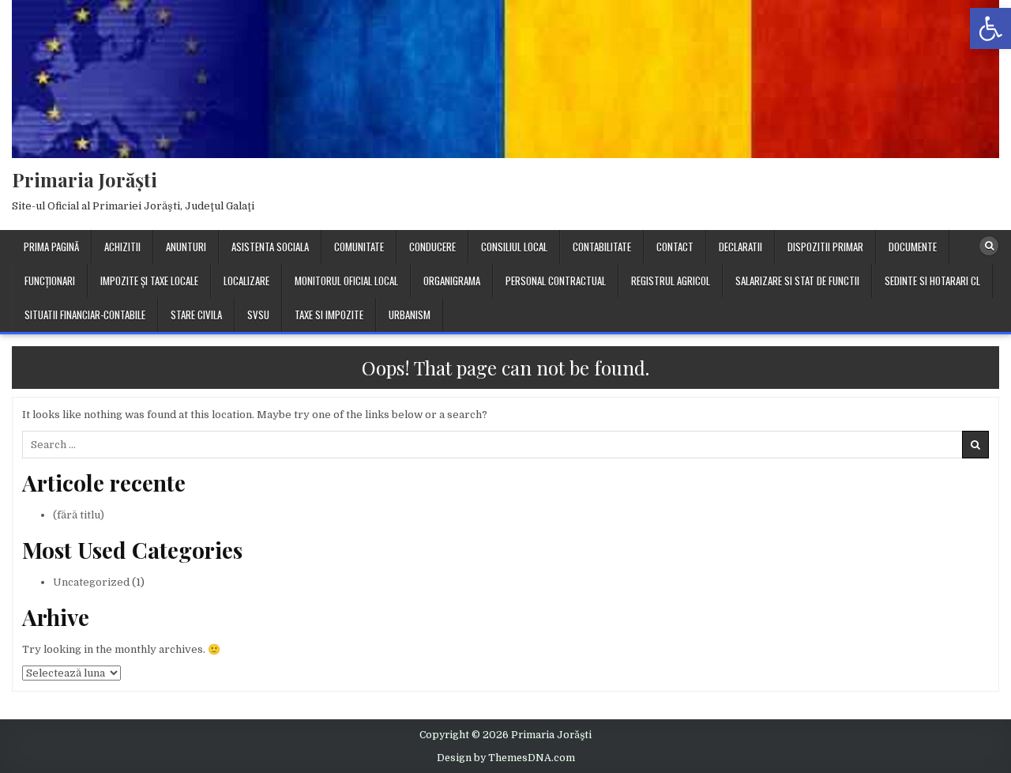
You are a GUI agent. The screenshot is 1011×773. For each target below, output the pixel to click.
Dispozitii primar (825, 247)
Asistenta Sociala (270, 247)
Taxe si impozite (329, 314)
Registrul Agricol (670, 280)
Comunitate (359, 247)
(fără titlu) (78, 515)
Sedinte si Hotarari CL (932, 280)
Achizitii (122, 247)
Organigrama (451, 280)
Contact (674, 247)
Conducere (432, 247)
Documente (913, 247)
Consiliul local (514, 247)
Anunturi (186, 247)
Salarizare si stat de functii (797, 280)
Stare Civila (196, 314)
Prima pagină (51, 247)
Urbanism (409, 314)
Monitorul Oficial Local (346, 280)
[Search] (988, 245)
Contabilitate (602, 247)
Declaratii (740, 247)
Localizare (246, 280)
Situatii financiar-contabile (84, 314)
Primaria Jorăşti (84, 179)
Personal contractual (556, 280)
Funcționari (49, 280)
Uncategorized (91, 582)
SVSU (258, 314)
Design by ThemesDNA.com (506, 758)
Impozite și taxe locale (149, 280)
